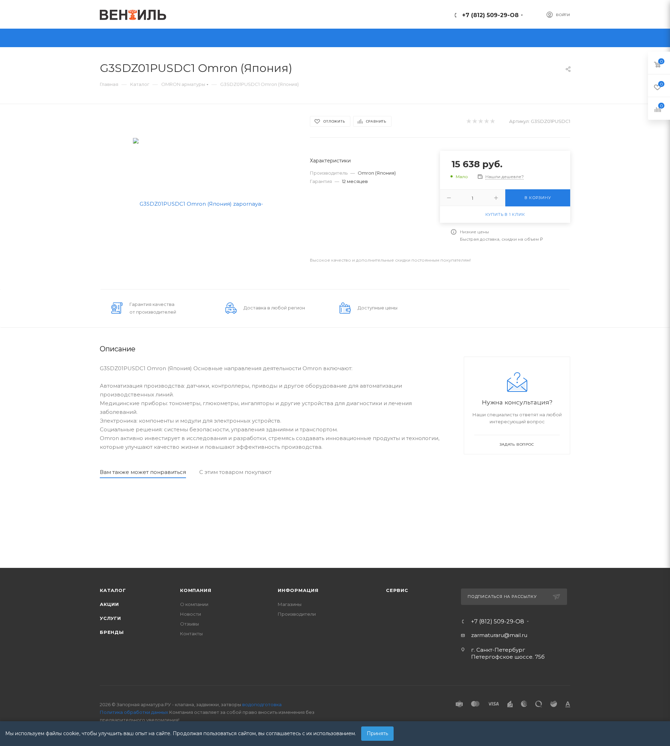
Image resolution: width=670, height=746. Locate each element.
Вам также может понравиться (143, 472)
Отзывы (189, 624)
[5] (492, 121)
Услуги (110, 618)
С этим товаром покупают (235, 472)
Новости (190, 614)
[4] (486, 121)
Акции (109, 604)
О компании (194, 604)
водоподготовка (262, 704)
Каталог (113, 590)
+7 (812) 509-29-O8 (490, 15)
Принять (377, 733)
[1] (468, 121)
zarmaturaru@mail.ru (499, 635)
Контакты (191, 633)
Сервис (397, 590)
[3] (480, 121)
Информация (298, 590)
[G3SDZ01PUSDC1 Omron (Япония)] (199, 203)
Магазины (290, 604)
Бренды (112, 632)
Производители (297, 614)
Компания (195, 590)
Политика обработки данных (134, 712)
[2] (474, 121)
